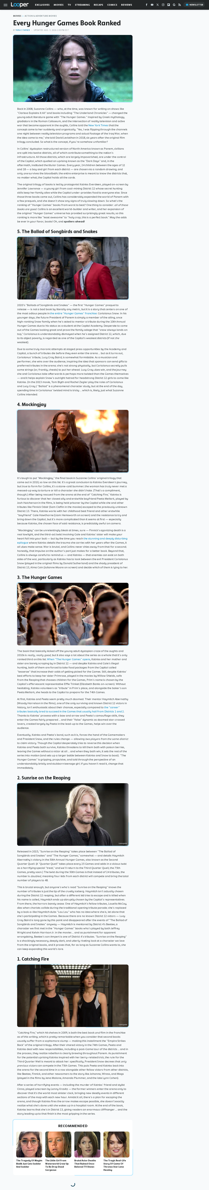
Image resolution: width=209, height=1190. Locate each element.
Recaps (98, 4)
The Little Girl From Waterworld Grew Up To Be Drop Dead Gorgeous (57, 1165)
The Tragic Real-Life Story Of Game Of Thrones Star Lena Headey (114, 1165)
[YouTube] (152, 5)
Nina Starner (23, 30)
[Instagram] (163, 5)
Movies (59, 4)
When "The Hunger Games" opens (68, 659)
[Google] (174, 5)
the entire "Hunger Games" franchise (73, 313)
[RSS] (179, 5)
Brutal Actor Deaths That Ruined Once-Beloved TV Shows (85, 1163)
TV (69, 4)
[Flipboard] (168, 5)
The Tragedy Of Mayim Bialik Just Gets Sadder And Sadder (29, 1163)
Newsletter (196, 5)
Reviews (126, 4)
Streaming (82, 4)
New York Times (98, 125)
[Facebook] (146, 5)
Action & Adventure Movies (41, 16)
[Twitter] (157, 5)
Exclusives (42, 4)
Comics (112, 4)
